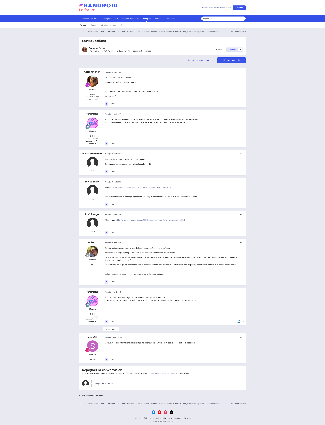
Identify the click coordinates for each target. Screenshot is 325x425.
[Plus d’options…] (241, 72)
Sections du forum (129, 19)
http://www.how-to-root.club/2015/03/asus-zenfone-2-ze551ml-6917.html (143, 187)
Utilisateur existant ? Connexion (215, 8)
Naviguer (147, 19)
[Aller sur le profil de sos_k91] (92, 346)
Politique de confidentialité (155, 418)
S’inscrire (239, 8)
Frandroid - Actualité (90, 19)
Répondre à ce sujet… (105, 383)
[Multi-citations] (106, 104)
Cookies (187, 418)
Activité (158, 19)
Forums (83, 25)
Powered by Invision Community (162, 421)
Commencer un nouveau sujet (200, 60)
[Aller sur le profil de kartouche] (92, 123)
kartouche (92, 113)
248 (93, 359)
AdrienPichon (98, 48)
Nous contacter (175, 418)
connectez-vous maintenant (167, 373)
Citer (113, 104)
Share (220, 50)
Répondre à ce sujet (231, 60)
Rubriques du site (110, 19)
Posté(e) (113, 72)
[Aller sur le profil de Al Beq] (92, 251)
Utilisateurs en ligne (108, 25)
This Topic (233, 18)
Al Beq (92, 242)
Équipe (93, 25)
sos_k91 (92, 337)
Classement (170, 19)
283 (93, 94)
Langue (137, 418)
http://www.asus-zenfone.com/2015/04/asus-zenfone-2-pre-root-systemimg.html (151, 220)
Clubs (123, 25)
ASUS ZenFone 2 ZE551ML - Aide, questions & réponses (127, 51)
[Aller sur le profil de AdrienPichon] (84, 49)
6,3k (93, 136)
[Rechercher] (243, 19)
